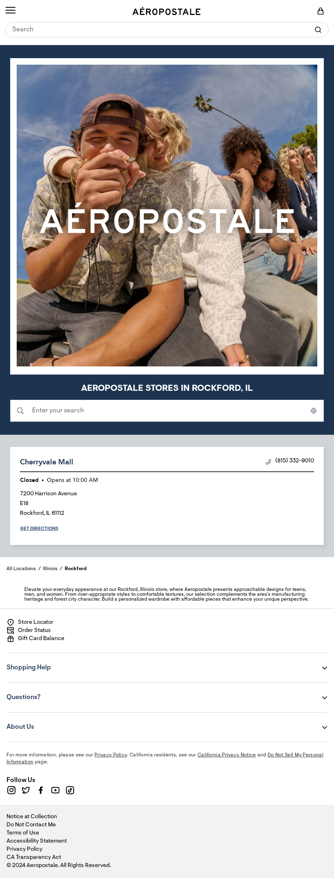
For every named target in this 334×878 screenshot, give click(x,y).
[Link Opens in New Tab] (11, 790)
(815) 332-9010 (294, 461)
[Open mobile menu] (10, 11)
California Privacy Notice (227, 755)
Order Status (34, 631)
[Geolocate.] (313, 410)
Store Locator (35, 622)
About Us (56, 721)
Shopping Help (56, 662)
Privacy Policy (110, 755)
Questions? (56, 692)
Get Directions (39, 528)
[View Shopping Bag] (320, 11)
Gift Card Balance (41, 639)
